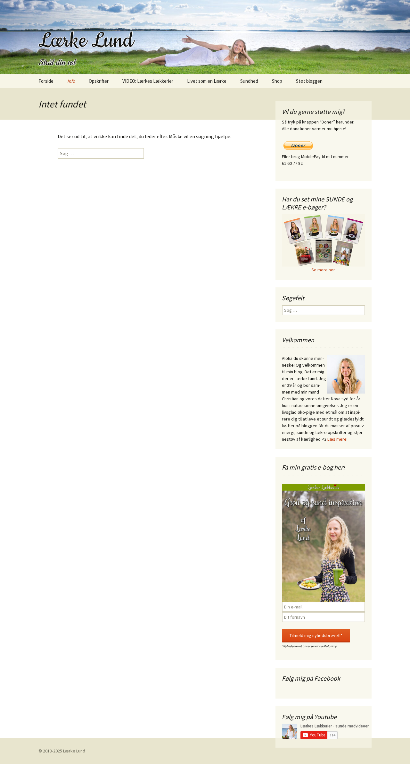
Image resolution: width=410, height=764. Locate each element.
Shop (277, 81)
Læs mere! (337, 439)
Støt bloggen (309, 81)
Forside (45, 81)
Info (71, 81)
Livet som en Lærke (206, 81)
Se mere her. (323, 270)
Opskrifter (99, 81)
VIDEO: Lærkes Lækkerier (147, 81)
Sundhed (249, 81)
